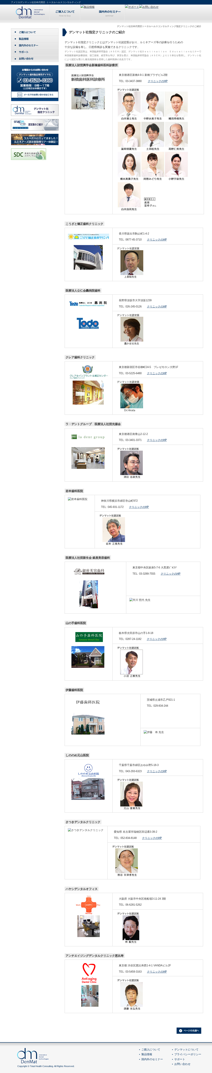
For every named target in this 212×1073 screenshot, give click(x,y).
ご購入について (150, 1049)
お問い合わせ (182, 1064)
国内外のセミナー (152, 1059)
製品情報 (146, 1054)
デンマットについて (186, 1049)
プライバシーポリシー (187, 1054)
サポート (179, 1059)
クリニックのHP (158, 81)
